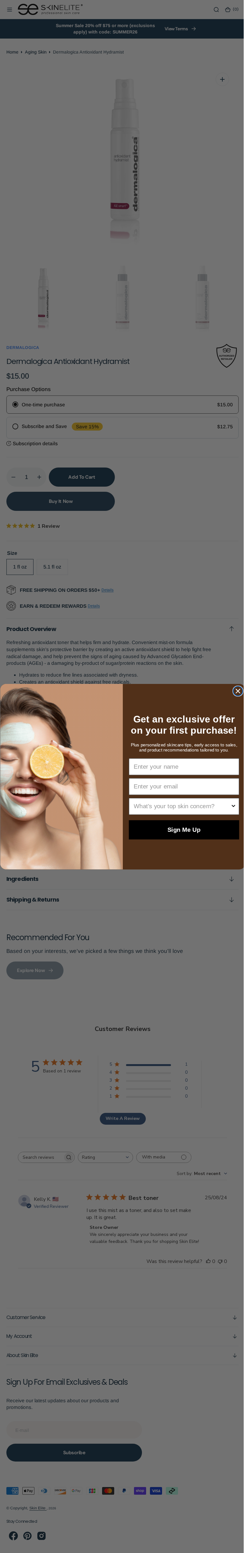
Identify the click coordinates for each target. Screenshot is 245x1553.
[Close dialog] (235, 691)
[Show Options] (231, 806)
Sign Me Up (181, 829)
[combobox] (179, 806)
